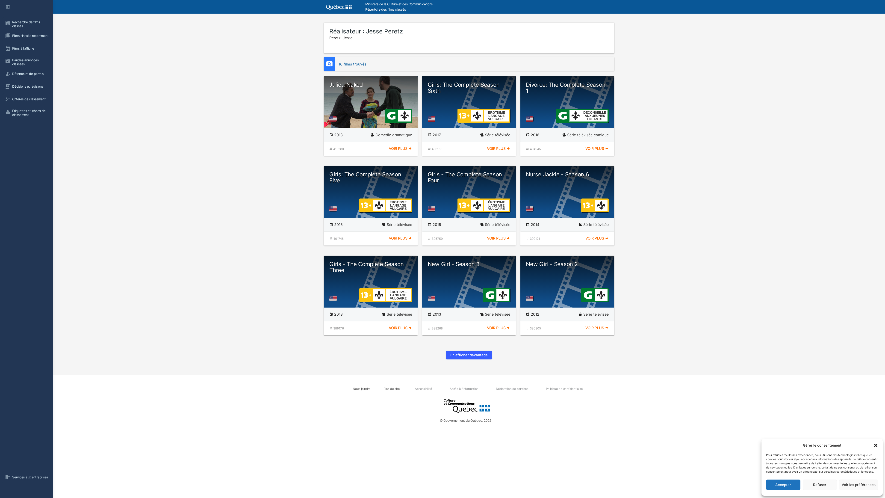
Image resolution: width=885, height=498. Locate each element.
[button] (875, 445)
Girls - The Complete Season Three (366, 267)
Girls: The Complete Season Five (365, 177)
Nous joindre (362, 389)
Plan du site (392, 389)
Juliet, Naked (346, 84)
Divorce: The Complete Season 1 (565, 87)
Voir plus (398, 148)
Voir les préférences (859, 485)
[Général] (391, 115)
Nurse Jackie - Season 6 (557, 174)
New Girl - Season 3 (454, 264)
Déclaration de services (512, 389)
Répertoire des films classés (385, 9)
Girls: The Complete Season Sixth (464, 87)
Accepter (783, 485)
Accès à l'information (464, 389)
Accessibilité (423, 389)
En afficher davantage (469, 355)
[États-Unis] (334, 119)
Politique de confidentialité (564, 389)
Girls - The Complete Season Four (465, 177)
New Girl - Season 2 (552, 264)
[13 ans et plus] (464, 115)
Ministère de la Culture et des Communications (399, 4)
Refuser (819, 485)
